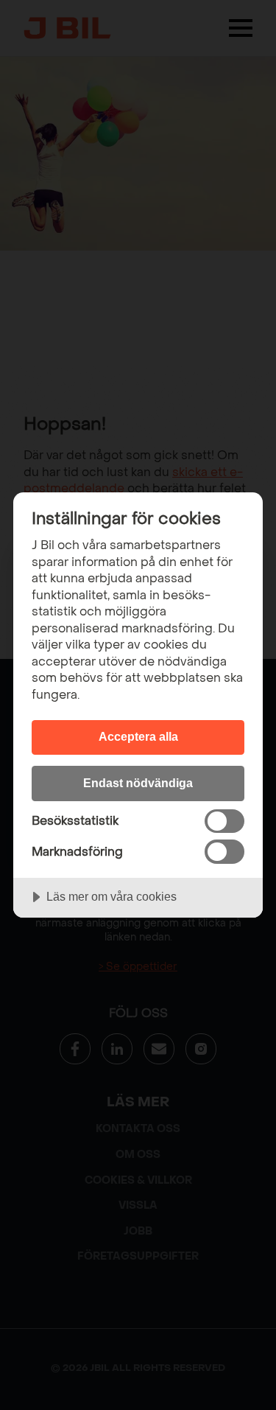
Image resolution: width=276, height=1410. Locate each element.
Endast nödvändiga (138, 782)
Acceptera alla (138, 736)
